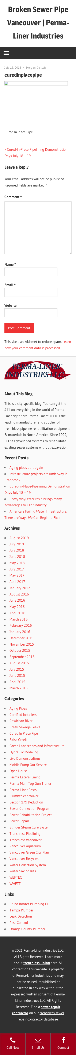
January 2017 (20, 588)
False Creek (18, 739)
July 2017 (17, 569)
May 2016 (17, 606)
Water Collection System (28, 865)
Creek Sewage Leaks (25, 727)
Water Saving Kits (23, 871)
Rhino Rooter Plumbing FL (29, 904)
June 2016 (17, 600)
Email (10, 284)
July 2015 (17, 669)
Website (10, 305)
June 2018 (17, 556)
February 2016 (21, 625)
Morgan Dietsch (36, 67)
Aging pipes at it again (26, 467)
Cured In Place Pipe (24, 733)
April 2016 (17, 613)
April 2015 (17, 681)
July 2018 (17, 550)
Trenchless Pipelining (25, 833)
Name (10, 264)
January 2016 (20, 631)
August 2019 (19, 537)
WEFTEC (16, 877)
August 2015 (19, 663)
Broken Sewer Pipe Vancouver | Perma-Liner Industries (38, 22)
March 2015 (18, 688)
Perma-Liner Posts (23, 789)
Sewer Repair (19, 821)
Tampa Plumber (21, 910)
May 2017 (17, 575)
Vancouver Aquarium (25, 846)
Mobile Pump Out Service (28, 764)
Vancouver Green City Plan (29, 852)
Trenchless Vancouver (26, 840)
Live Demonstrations (25, 758)
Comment (13, 196)
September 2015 (22, 656)
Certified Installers (23, 714)
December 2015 (21, 638)
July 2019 (17, 544)
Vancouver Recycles (24, 858)
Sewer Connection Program (30, 808)
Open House (18, 771)
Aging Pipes (18, 708)
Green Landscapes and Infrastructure (37, 745)
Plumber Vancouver (24, 796)
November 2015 (22, 644)
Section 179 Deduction (26, 802)
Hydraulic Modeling (24, 752)
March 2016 (19, 619)
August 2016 (19, 594)
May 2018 (17, 563)
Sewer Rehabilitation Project (31, 815)
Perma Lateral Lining (25, 777)
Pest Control (19, 922)
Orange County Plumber (27, 929)
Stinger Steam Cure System (30, 827)
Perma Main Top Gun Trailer (30, 783)
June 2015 (17, 675)
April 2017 (17, 581)
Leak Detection (21, 916)
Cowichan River (21, 720)
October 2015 (20, 650)
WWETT (15, 883)
